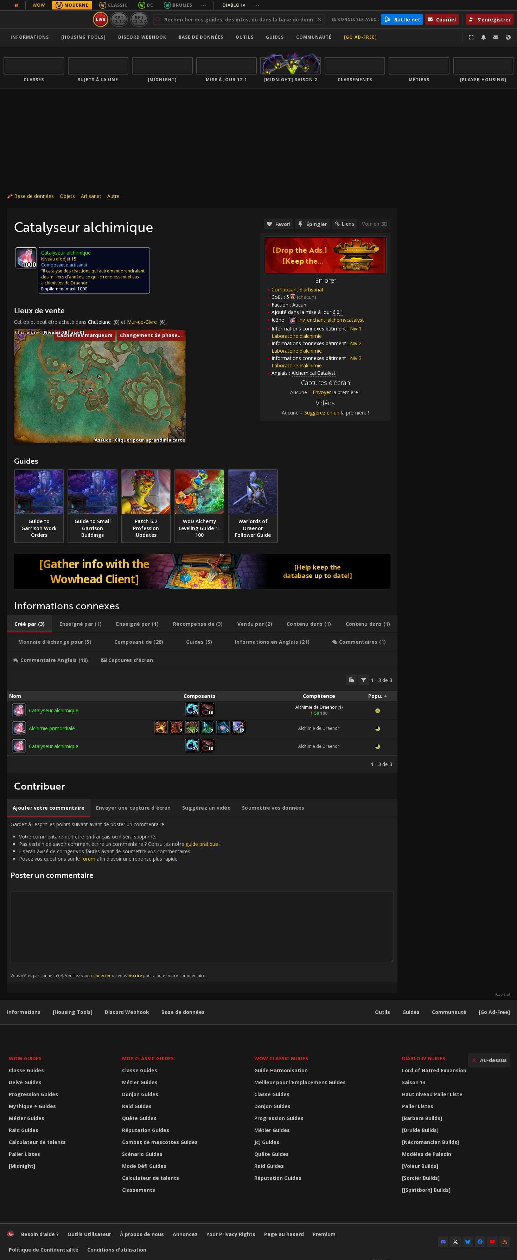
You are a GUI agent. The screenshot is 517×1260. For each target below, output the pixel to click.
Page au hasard (284, 1234)
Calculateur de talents (37, 1142)
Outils (382, 1012)
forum (88, 858)
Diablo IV (241, 5)
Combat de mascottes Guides (160, 1142)
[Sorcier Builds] (421, 1178)
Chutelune (99, 322)
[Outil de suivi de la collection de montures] (202, 571)
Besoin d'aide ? (40, 1234)
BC (150, 5)
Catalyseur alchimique (53, 710)
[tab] (29, 624)
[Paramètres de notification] (483, 37)
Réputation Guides (145, 1130)
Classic (118, 5)
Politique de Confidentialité (43, 1249)
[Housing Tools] (72, 1012)
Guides (275, 37)
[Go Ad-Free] (360, 37)
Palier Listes (24, 1154)
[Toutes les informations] (16, 5)
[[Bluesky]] (467, 1241)
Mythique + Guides (32, 1106)
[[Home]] (47, 19)
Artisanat (91, 196)
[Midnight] (22, 1166)
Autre (113, 196)
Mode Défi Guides (144, 1166)
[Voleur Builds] (420, 1166)
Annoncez (185, 1234)
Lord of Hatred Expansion (434, 1070)
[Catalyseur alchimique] (19, 710)
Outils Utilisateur (89, 1234)
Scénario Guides (142, 1154)
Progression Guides (33, 1094)
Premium (324, 1234)
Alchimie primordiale (52, 728)
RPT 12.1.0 (119, 19)
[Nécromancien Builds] (430, 1142)
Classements (138, 1190)
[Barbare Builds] (422, 1118)
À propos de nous (142, 1234)
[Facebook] (480, 1241)
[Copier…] (351, 680)
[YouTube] (492, 1241)
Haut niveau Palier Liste (432, 1094)
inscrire (135, 975)
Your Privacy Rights (230, 1234)
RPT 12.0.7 (139, 19)
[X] (455, 1241)
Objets (67, 196)
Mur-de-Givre (142, 322)
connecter (101, 975)
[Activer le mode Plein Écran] (471, 37)
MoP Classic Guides (148, 1058)
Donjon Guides (140, 1094)
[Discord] (443, 1241)
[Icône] (26, 258)
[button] (71, 372)
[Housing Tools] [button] (83, 37)
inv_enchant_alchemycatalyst (330, 319)
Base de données (201, 37)
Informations (30, 37)
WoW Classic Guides (281, 1058)
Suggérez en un (321, 412)
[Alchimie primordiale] (19, 728)
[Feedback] (496, 37)
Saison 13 (414, 1082)
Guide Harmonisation (281, 1070)
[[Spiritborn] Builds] (426, 1190)
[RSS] (504, 1241)
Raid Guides (23, 1130)
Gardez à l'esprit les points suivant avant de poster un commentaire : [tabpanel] (116, 899)
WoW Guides (25, 1058)
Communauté (314, 37)
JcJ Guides (266, 1142)
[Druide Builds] (420, 1130)
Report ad (502, 994)
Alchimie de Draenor (316, 707)
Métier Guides (26, 1118)
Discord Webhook (142, 37)
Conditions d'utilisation (116, 1249)
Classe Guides (26, 1070)
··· (203, 5)
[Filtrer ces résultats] (363, 680)
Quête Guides (139, 1118)
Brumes (182, 5)
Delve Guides (25, 1082)
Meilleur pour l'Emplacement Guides (300, 1082)
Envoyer (322, 392)
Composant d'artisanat (298, 289)
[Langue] (508, 37)
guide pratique (202, 844)
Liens (348, 223)
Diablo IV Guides (423, 1058)
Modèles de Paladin (426, 1154)
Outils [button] (245, 37)
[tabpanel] (202, 721)
